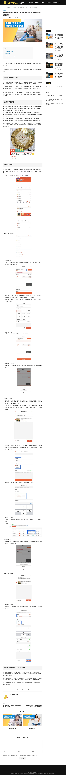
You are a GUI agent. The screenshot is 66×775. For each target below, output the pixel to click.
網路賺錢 (9, 7)
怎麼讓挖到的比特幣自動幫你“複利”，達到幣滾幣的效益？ (59, 75)
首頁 (3, 7)
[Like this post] (23, 689)
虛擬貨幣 (42, 2)
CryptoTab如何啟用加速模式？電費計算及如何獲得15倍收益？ (59, 56)
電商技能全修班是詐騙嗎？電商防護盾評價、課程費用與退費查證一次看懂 (59, 36)
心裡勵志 (30, 2)
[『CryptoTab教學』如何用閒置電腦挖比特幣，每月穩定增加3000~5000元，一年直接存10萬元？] (49, 45)
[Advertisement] (54, 18)
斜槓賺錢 (54, 2)
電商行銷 (48, 2)
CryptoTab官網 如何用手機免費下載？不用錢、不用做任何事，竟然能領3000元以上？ (59, 66)
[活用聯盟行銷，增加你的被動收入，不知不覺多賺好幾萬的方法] (12, 720)
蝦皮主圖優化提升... (32, 728)
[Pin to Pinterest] (28, 689)
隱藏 (9, 48)
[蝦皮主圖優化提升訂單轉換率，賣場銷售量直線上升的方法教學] (32, 720)
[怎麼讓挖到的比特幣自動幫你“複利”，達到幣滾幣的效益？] (49, 75)
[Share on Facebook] (25, 689)
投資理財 (36, 2)
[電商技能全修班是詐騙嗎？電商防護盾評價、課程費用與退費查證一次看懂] (49, 36)
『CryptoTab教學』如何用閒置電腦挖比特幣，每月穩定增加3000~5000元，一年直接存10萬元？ (59, 46)
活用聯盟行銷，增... (13, 728)
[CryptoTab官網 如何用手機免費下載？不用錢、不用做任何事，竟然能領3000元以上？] (49, 65)
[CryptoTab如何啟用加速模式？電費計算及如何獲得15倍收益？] (49, 56)
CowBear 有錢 (8, 17)
